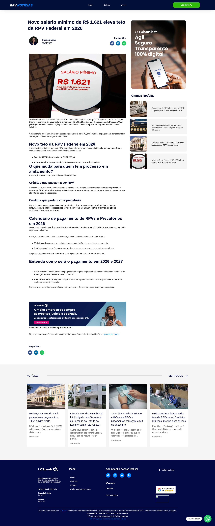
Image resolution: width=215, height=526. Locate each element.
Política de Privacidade (80, 489)
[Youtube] (122, 475)
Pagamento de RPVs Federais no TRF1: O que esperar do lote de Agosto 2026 (168, 109)
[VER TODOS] (186, 376)
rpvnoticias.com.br (112, 334)
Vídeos (123, 5)
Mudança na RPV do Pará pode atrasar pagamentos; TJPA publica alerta (168, 144)
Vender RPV (186, 5)
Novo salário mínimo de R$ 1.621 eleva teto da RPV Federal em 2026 (168, 161)
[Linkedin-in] (129, 475)
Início (90, 5)
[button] (112, 43)
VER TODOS (175, 375)
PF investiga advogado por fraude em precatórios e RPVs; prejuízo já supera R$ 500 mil (167, 127)
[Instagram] (115, 475)
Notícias (107, 5)
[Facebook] (108, 475)
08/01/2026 (47, 43)
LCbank (63, 510)
